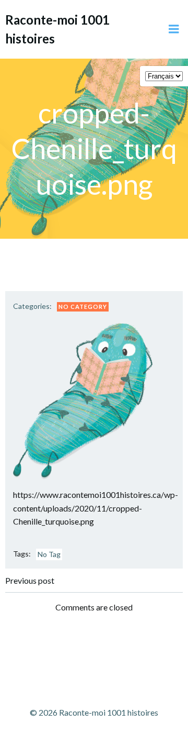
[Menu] (174, 29)
